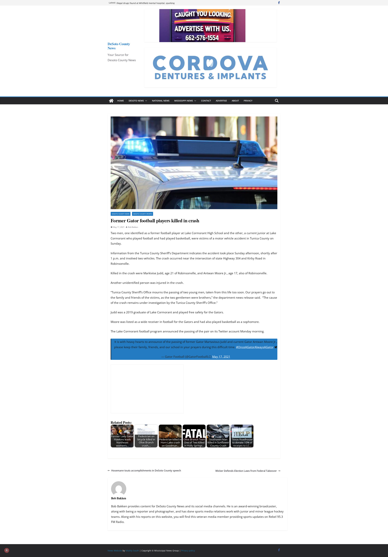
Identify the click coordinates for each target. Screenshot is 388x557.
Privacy (248, 100)
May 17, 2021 (221, 357)
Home (120, 100)
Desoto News (136, 100)
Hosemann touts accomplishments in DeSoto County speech (146, 470)
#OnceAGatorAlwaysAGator (255, 347)
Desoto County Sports (142, 214)
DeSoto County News (119, 46)
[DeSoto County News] (111, 100)
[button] (145, 101)
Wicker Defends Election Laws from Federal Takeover (246, 470)
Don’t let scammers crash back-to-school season (141, 2)
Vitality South (132, 550)
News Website (115, 550)
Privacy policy (188, 550)
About (235, 100)
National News (160, 100)
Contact (206, 100)
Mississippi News (183, 100)
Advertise (221, 100)
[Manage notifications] (6, 550)
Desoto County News (120, 214)
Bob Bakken (133, 227)
